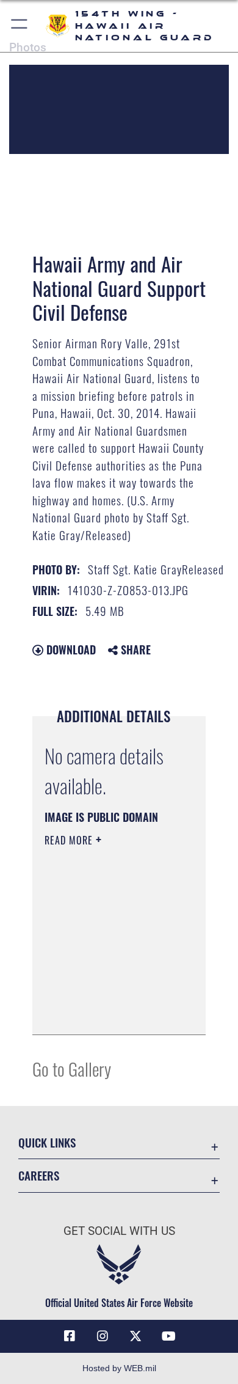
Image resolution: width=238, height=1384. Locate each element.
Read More (70, 840)
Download (69, 649)
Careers (38, 1175)
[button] (20, 26)
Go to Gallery (71, 1068)
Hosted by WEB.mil (119, 1368)
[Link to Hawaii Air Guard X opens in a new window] (135, 1336)
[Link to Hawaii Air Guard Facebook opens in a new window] (69, 1336)
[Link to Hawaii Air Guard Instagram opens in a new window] (102, 1336)
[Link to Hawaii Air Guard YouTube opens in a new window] (168, 1336)
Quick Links (47, 1142)
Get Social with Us (119, 1231)
